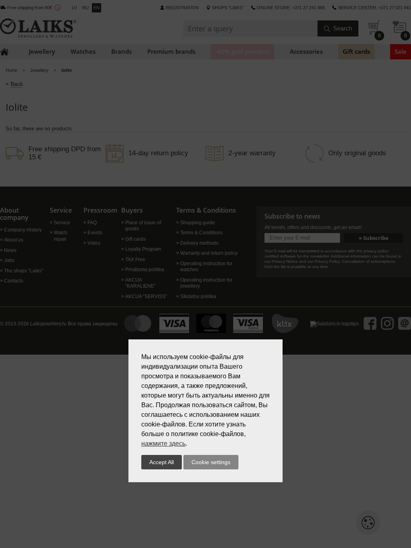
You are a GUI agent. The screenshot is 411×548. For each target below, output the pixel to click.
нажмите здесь (163, 443)
